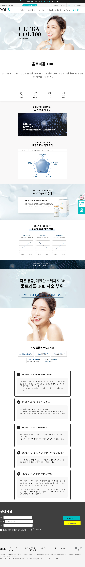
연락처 (2, 521)
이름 (1, 517)
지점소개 (50, 10)
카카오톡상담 (72, 523)
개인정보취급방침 (30, 548)
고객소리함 (64, 548)
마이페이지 (56, 5)
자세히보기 (38, 530)
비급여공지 (32, 550)
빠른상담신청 (71, 518)
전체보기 (22, 10)
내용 (1, 525)
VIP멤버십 (66, 10)
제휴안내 (53, 548)
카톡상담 (58, 10)
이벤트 (69, 5)
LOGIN (63, 5)
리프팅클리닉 (32, 10)
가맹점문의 (43, 548)
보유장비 (42, 10)
